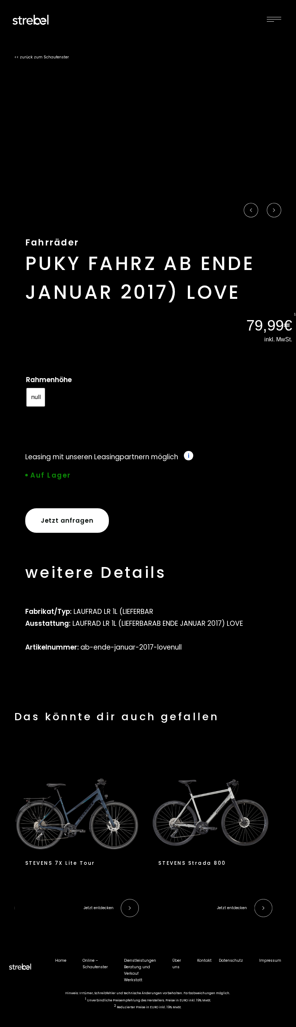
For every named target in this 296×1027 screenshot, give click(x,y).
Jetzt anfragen (67, 520)
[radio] (36, 397)
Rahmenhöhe (49, 380)
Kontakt (204, 960)
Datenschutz (231, 960)
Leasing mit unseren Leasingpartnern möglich (101, 457)
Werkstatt (133, 980)
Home (60, 960)
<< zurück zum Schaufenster (41, 57)
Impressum (270, 960)
